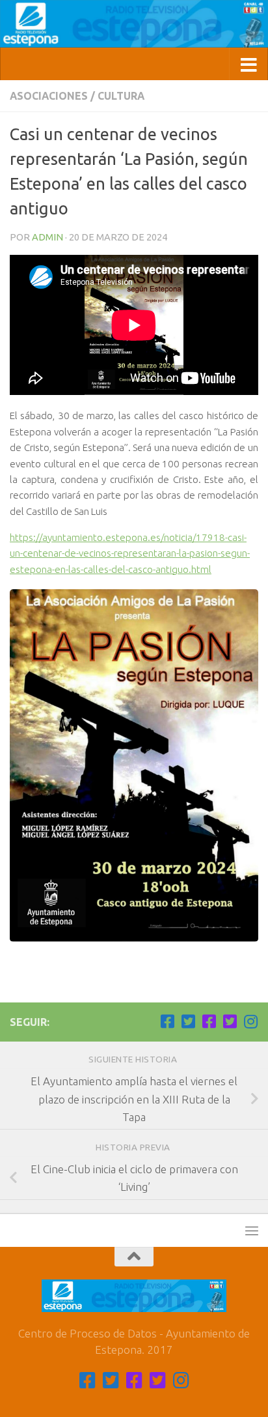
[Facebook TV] (167, 1021)
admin (47, 236)
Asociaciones (49, 96)
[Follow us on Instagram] (250, 1021)
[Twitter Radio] (229, 1021)
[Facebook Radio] (209, 1021)
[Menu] (251, 1230)
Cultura (121, 96)
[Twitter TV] (188, 1021)
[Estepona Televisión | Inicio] (134, 24)
